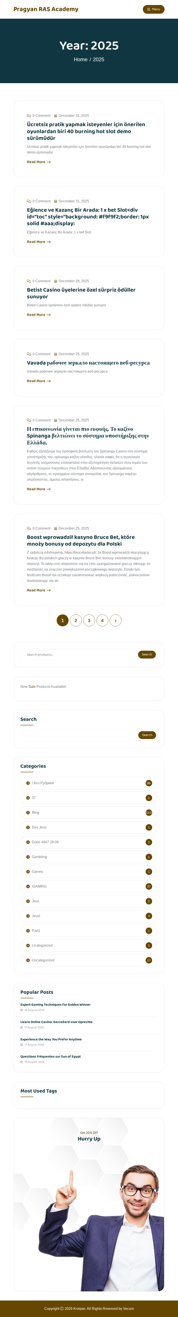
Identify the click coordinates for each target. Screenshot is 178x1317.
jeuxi (36, 916)
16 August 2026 (34, 1062)
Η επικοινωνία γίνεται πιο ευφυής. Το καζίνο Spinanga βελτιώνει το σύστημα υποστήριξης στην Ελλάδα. (88, 436)
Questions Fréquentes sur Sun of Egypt (50, 1056)
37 (34, 798)
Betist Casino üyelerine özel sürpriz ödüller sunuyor (81, 293)
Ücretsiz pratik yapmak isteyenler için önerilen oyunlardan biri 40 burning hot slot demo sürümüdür (86, 131)
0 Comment (41, 115)
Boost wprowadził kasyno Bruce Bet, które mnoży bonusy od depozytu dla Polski (81, 541)
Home (80, 59)
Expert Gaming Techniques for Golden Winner (55, 1004)
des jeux (39, 827)
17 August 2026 (34, 1027)
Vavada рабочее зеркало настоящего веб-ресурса (88, 363)
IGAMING (39, 886)
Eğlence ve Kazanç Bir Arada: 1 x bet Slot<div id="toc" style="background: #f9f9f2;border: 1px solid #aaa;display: (88, 217)
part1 (36, 930)
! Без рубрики (43, 783)
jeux (35, 901)
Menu (155, 9)
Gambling (39, 857)
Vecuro (128, 1308)
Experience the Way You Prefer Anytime (51, 1039)
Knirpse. (79, 1308)
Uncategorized (43, 960)
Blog (35, 812)
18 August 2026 (34, 1010)
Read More (36, 162)
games (37, 871)
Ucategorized (42, 945)
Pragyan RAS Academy (45, 9)
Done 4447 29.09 (45, 842)
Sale (32, 686)
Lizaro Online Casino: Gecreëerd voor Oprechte (56, 1022)
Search (147, 654)
